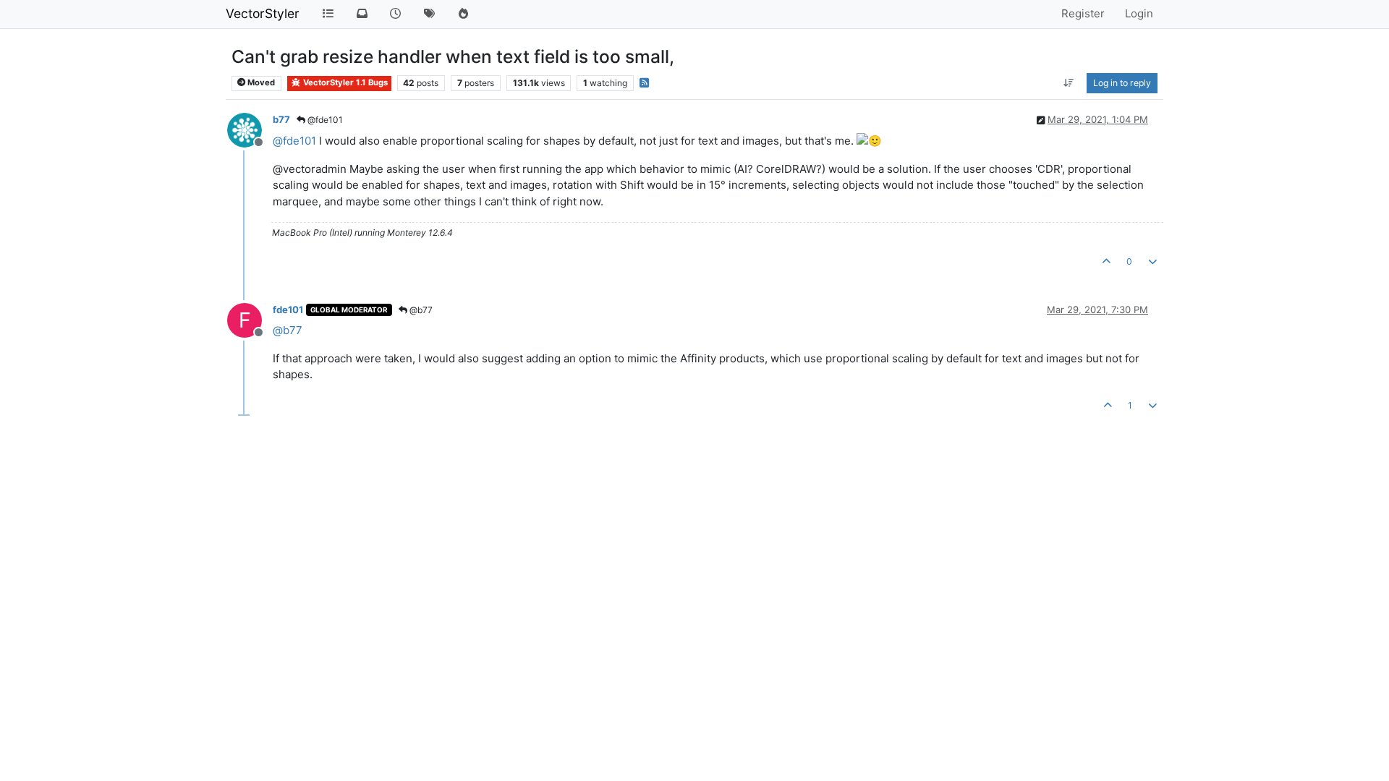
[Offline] (250, 129)
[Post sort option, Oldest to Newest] (1069, 83)
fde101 (288, 309)
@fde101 (324, 119)
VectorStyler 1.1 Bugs (344, 82)
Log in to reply (1122, 82)
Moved (260, 82)
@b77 (420, 309)
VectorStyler (263, 13)
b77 (281, 119)
